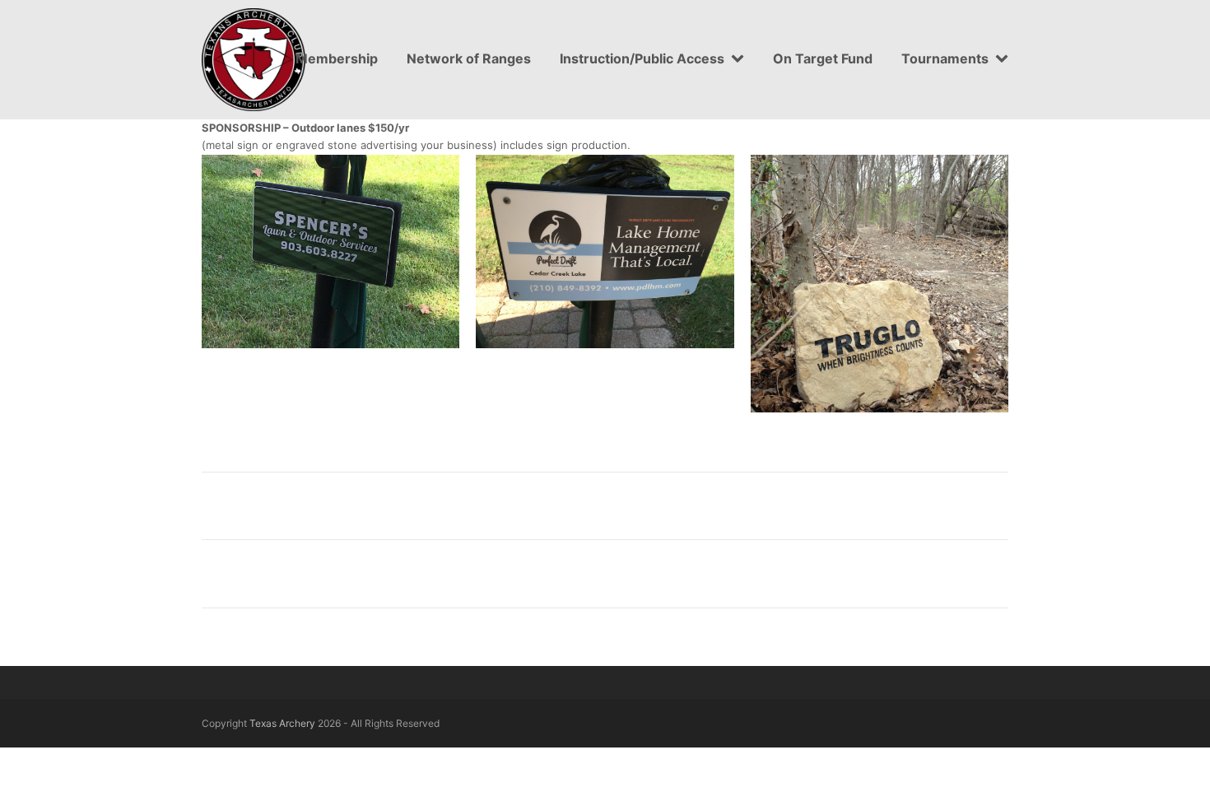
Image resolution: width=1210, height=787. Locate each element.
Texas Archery (282, 723)
